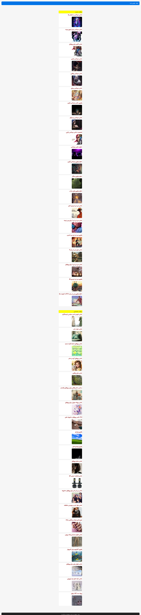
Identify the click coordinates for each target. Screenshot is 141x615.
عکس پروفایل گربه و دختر (75, 358)
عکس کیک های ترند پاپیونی (74, 579)
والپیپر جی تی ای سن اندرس (74, 235)
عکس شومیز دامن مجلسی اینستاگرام (72, 314)
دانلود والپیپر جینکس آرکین (75, 162)
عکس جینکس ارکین (76, 59)
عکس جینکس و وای (76, 88)
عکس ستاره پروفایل (77, 461)
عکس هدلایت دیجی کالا (75, 476)
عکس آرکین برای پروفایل (75, 44)
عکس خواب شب (77, 329)
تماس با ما (132, 3)
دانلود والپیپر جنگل (77, 176)
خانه (137, 3)
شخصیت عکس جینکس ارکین (74, 132)
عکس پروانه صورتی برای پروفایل (73, 403)
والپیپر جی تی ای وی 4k (75, 279)
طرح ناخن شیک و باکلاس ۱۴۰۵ (74, 520)
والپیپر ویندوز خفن (77, 447)
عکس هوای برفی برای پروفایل (74, 564)
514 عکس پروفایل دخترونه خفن (73, 417)
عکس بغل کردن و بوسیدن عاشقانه (73, 505)
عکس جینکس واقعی (76, 74)
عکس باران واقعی (77, 373)
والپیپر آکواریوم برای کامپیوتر (74, 549)
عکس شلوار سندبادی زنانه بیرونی (73, 535)
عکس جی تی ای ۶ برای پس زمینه (73, 220)
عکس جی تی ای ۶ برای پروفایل (73, 265)
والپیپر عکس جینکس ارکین (75, 103)
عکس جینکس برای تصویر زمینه (73, 29)
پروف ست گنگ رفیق (76, 593)
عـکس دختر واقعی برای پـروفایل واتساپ (71, 388)
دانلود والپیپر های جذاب (75, 191)
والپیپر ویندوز (78, 432)
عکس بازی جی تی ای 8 (75, 250)
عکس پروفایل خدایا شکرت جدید (73, 344)
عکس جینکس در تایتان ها (75, 15)
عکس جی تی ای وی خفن (75, 206)
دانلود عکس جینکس (76, 147)
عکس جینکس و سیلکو (76, 118)
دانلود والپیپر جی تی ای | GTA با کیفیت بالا (70, 294)
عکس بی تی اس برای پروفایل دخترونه (72, 491)
